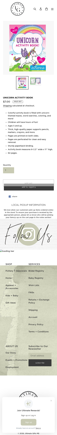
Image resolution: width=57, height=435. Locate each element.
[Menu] (52, 9)
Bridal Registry (36, 271)
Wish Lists (33, 285)
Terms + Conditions (38, 332)
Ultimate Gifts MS (32, 433)
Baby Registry (35, 278)
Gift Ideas (11, 303)
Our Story (11, 353)
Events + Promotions (16, 360)
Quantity (7, 165)
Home (9, 278)
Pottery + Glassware (16, 271)
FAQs (31, 293)
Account (32, 317)
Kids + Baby (12, 296)
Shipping (7, 106)
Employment (12, 367)
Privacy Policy (35, 325)
